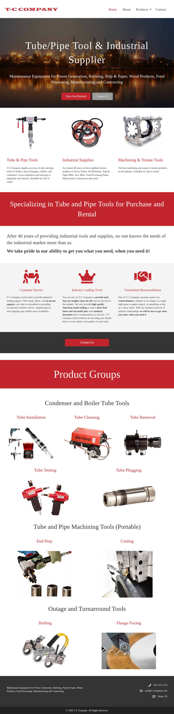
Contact (161, 9)
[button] (76, 96)
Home (113, 9)
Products (142, 9)
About (126, 9)
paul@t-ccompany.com (156, 690)
